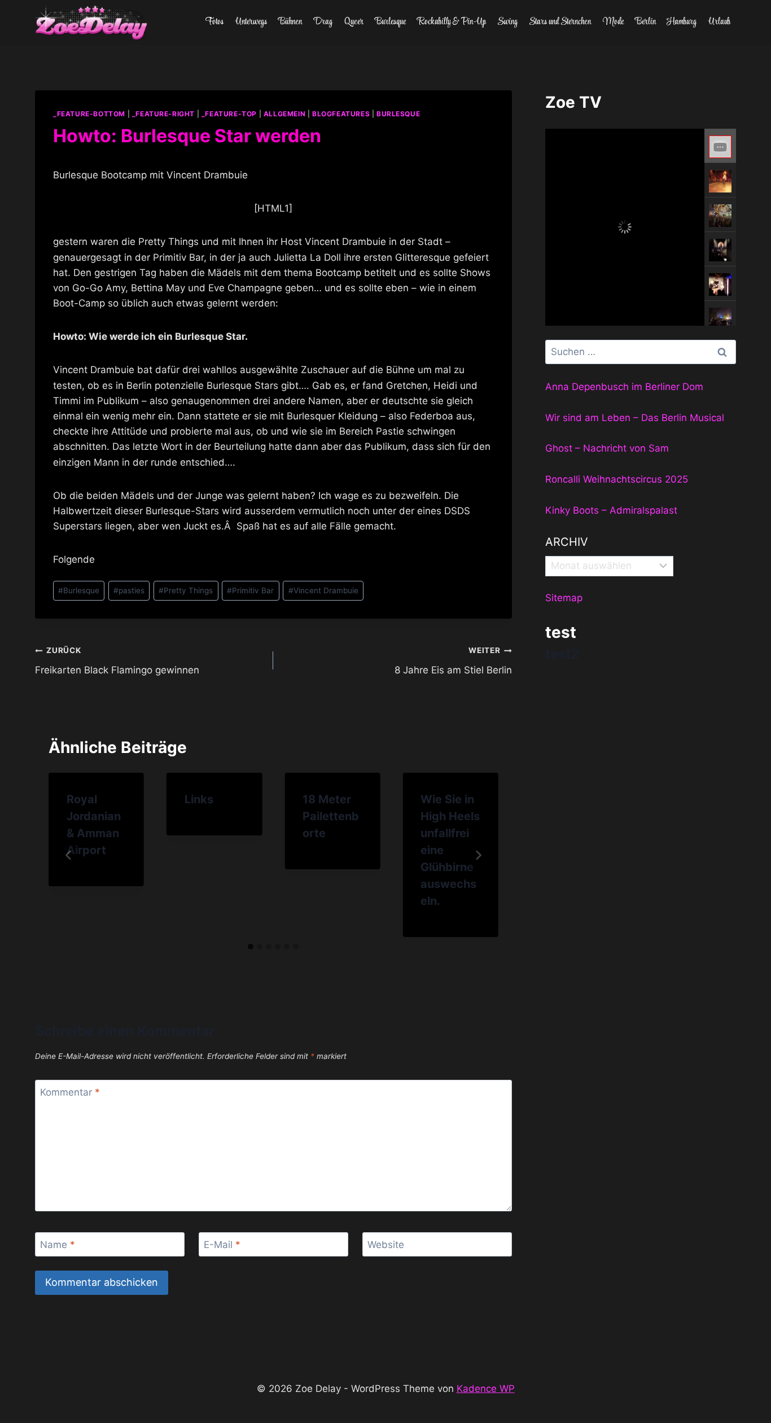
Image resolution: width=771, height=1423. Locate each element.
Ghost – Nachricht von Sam (607, 448)
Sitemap (563, 597)
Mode (613, 22)
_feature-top (229, 114)
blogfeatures (341, 114)
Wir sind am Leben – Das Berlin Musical (634, 417)
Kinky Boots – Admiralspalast (611, 510)
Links (199, 799)
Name (57, 1244)
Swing (507, 22)
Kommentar (70, 1092)
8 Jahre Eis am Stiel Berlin (453, 661)
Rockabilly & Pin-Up (452, 22)
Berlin (645, 22)
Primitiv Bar (250, 590)
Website (385, 1244)
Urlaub (719, 22)
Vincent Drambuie (323, 590)
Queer (353, 22)
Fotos (214, 22)
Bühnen (290, 22)
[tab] (250, 946)
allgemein (284, 114)
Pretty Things (186, 590)
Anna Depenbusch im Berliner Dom (624, 386)
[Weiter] (478, 855)
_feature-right (163, 114)
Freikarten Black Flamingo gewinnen (117, 661)
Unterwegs (251, 22)
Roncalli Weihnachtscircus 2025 (616, 479)
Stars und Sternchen (560, 22)
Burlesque (390, 22)
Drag (322, 22)
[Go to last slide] (69, 855)
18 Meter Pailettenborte (331, 816)
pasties (128, 590)
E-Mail (222, 1244)
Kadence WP (486, 1388)
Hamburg (681, 22)
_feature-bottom (89, 114)
